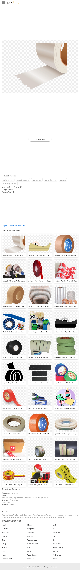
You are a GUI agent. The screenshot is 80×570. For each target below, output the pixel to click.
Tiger (4, 540)
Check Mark (57, 544)
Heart (4, 525)
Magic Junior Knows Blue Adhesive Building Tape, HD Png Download (25, 332)
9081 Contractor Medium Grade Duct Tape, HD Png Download (49, 434)
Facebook (30, 559)
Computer (56, 551)
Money (55, 559)
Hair (28, 547)
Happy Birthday (58, 547)
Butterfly (5, 529)
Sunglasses (31, 529)
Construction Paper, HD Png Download (67, 357)
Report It (5, 225)
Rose (54, 540)
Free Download (40, 139)
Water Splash (31, 555)
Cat (54, 529)
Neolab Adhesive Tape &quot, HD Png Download (18, 485)
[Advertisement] (40, 25)
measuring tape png (9, 184)
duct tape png (36, 180)
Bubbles (30, 536)
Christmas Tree (32, 544)
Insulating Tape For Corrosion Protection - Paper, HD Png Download (24, 357)
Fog (54, 536)
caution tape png (50, 180)
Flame (29, 525)
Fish (3, 551)
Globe (29, 551)
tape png (63, 180)
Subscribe (30, 532)
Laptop (4, 536)
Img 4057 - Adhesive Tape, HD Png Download (43, 306)
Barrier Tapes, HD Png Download (39, 485)
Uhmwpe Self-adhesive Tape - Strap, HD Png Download (20, 434)
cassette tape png (23, 180)
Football (4, 547)
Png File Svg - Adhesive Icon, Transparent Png (17, 383)
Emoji (4, 544)
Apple (54, 525)
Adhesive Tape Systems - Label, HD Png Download (45, 281)
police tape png (8, 180)
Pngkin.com (57, 555)
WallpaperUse (32, 540)
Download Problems (17, 225)
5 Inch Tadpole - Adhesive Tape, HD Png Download (45, 332)
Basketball (5, 532)
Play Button (56, 532)
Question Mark (7, 559)
